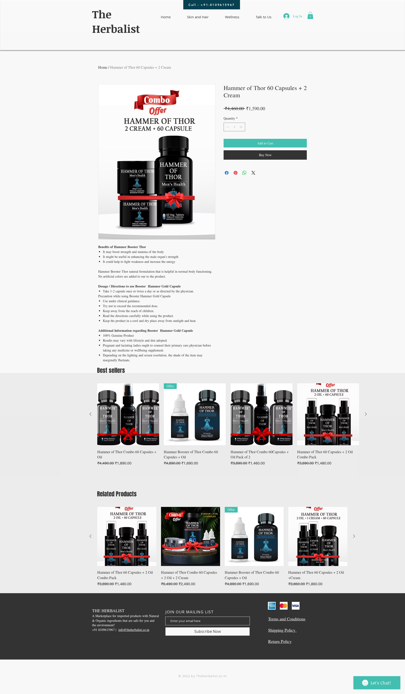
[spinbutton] (234, 127)
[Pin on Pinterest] (235, 173)
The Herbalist (116, 21)
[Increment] (241, 127)
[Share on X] (253, 173)
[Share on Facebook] (226, 173)
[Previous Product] (90, 414)
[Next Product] (366, 414)
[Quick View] (128, 414)
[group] (228, 424)
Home (102, 67)
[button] (310, 15)
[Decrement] (227, 127)
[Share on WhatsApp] (244, 173)
